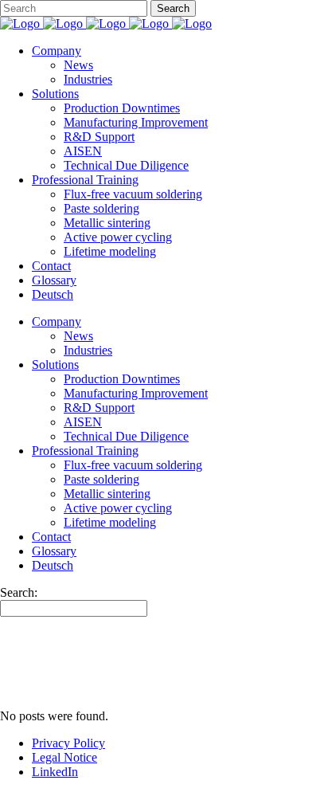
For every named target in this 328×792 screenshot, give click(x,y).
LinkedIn (55, 771)
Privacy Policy (68, 743)
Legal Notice (64, 757)
